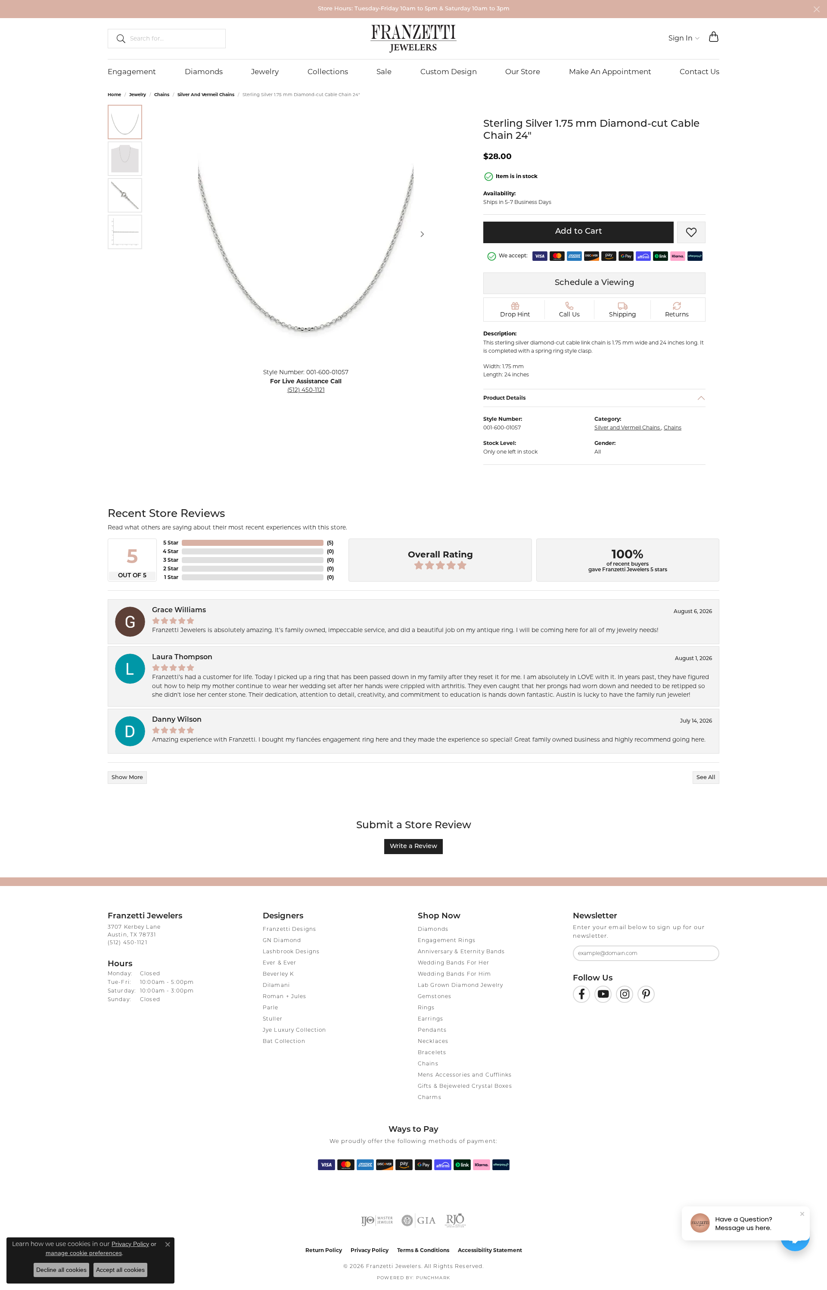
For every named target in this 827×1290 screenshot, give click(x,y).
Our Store (522, 71)
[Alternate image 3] (125, 195)
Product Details (504, 397)
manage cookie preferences (84, 1252)
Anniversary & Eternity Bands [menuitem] (461, 952)
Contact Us (699, 71)
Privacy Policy (370, 1250)
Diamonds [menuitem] (433, 929)
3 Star (170, 560)
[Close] (816, 9)
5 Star (170, 542)
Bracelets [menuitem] (432, 1052)
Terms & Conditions (423, 1250)
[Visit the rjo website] (455, 1220)
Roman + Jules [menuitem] (285, 996)
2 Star (170, 568)
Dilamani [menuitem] (276, 985)
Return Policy (323, 1250)
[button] (684, 38)
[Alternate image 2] (125, 158)
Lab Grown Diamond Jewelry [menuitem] (460, 985)
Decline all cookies (61, 1269)
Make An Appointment (610, 71)
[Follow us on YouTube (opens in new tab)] (603, 994)
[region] (306, 234)
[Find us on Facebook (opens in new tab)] (581, 994)
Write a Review (413, 846)
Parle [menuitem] (271, 1008)
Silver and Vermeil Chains (205, 94)
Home (114, 94)
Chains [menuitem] (428, 1064)
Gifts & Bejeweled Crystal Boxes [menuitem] (465, 1086)
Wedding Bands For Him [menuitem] (454, 974)
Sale (384, 71)
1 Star (171, 577)
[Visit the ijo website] (377, 1220)
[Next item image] (422, 234)
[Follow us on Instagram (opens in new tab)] (624, 994)
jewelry (137, 94)
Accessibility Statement (490, 1250)
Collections (328, 71)
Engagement (132, 71)
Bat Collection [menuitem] (284, 1041)
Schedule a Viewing (594, 283)
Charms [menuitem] (429, 1097)
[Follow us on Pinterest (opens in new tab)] (646, 994)
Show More (127, 777)
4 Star (170, 551)
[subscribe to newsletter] (707, 953)
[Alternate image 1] (125, 122)
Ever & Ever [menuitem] (279, 963)
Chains (161, 94)
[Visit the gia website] (418, 1220)
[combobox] (174, 38)
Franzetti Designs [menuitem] (289, 929)
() (330, 542)
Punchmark (433, 1278)
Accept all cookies (120, 1269)
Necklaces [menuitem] (433, 1041)
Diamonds (204, 71)
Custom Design (448, 71)
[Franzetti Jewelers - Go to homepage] (413, 38)
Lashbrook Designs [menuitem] (291, 952)
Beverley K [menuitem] (278, 974)
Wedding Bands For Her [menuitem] (454, 963)
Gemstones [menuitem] (434, 996)
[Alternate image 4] (125, 232)
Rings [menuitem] (426, 1008)
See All (705, 777)
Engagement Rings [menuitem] (447, 940)
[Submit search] (117, 38)
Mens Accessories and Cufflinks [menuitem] (465, 1075)
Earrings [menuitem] (430, 1019)
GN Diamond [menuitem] (282, 940)
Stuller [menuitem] (273, 1019)
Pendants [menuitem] (432, 1030)
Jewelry (265, 71)
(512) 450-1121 (306, 389)
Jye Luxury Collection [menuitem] (294, 1030)
